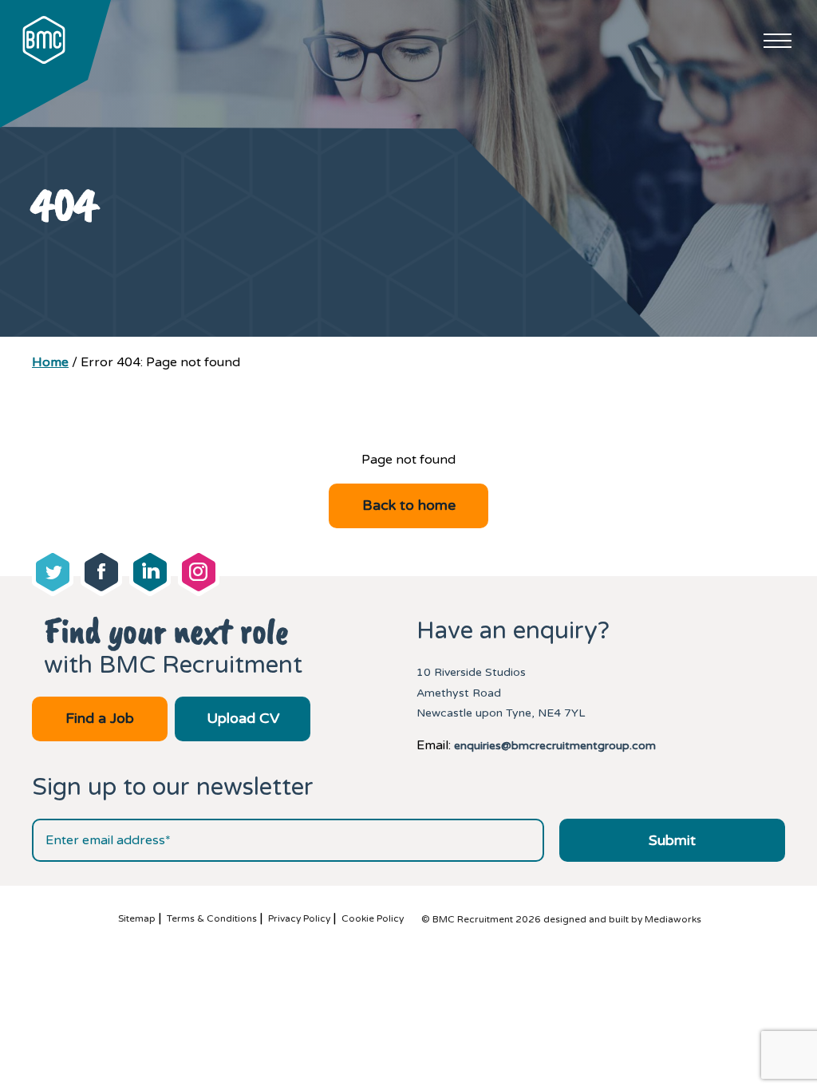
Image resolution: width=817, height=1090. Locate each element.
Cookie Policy (372, 918)
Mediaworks (673, 919)
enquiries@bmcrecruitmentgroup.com (555, 745)
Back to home (409, 505)
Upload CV (243, 718)
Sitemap (137, 918)
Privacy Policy (299, 918)
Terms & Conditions (212, 918)
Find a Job (99, 718)
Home (50, 362)
